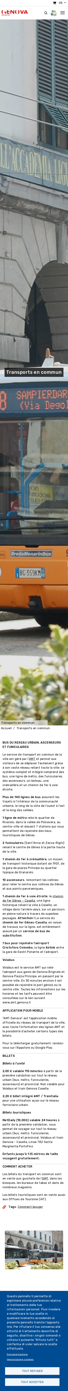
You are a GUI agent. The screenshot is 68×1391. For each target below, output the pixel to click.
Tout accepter (32, 1382)
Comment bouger (30, 1207)
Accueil (6, 728)
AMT (32, 759)
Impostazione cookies (20, 1359)
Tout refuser (32, 1371)
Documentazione (17, 1354)
